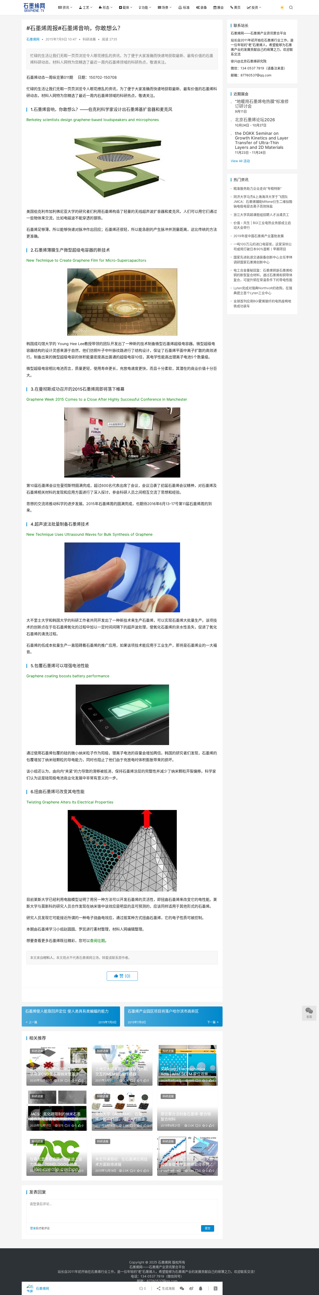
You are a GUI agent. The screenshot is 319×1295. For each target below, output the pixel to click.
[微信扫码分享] (182, 1288)
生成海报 (168, 1288)
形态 (106, 7)
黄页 (237, 7)
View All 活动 (240, 161)
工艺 (86, 7)
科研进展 (89, 39)
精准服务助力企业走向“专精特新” (258, 188)
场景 (165, 7)
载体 (126, 7)
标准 (186, 7)
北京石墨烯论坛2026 (255, 119)
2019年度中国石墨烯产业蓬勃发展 (259, 236)
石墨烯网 (32, 39)
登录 (33, 1228)
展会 (220, 7)
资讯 (66, 7)
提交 (207, 1228)
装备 (203, 7)
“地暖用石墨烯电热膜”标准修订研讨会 (262, 104)
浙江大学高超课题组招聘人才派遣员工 (261, 215)
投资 (255, 7)
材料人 (48, 958)
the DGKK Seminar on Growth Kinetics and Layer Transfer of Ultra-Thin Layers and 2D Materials (261, 140)
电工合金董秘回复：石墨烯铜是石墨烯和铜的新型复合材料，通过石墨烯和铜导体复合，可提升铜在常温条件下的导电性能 (263, 275)
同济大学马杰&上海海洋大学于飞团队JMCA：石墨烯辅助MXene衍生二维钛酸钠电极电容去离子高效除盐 (263, 201)
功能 (145, 7)
